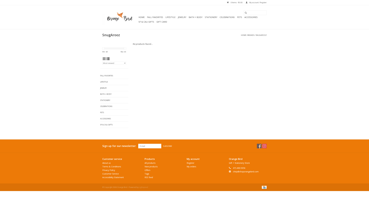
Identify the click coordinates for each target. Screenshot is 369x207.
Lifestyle (170, 17)
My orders (191, 166)
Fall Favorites (155, 17)
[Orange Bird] (120, 17)
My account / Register (258, 2)
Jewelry (182, 17)
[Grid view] (104, 59)
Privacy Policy (108, 170)
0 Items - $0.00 (236, 2)
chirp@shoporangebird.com (246, 171)
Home (142, 17)
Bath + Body (195, 17)
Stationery (211, 17)
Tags (147, 173)
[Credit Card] (264, 187)
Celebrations (227, 17)
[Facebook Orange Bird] (259, 146)
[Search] (246, 12)
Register (190, 163)
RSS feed (149, 177)
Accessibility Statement (113, 177)
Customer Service (110, 173)
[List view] (108, 59)
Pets (239, 17)
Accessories (251, 17)
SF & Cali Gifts (146, 21)
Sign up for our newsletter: (119, 145)
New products (151, 166)
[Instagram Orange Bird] (264, 146)
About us (106, 163)
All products (150, 163)
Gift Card (162, 21)
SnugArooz (261, 35)
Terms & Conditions (111, 166)
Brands (250, 35)
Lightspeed (143, 187)
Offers (147, 170)
